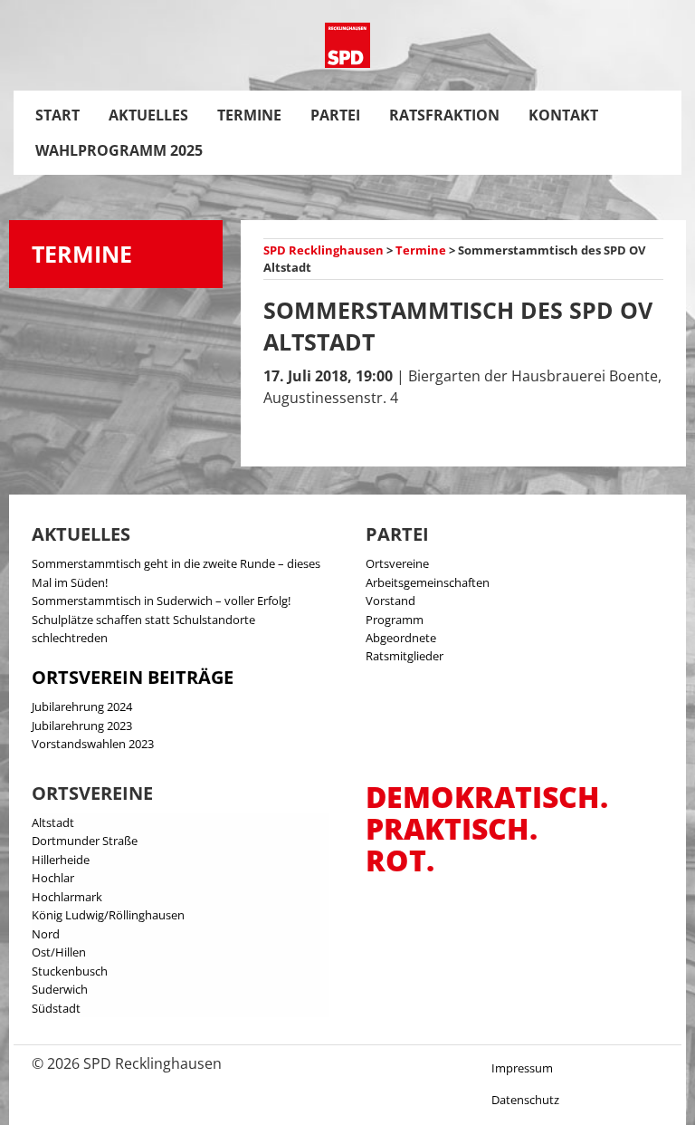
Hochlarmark (67, 897)
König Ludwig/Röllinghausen (108, 915)
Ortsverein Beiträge (132, 677)
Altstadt (53, 822)
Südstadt (56, 1008)
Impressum (522, 1068)
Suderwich (60, 989)
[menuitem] (57, 115)
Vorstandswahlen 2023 (93, 744)
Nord (46, 934)
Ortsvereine (397, 563)
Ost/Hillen (59, 952)
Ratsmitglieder (404, 656)
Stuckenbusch (70, 971)
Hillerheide (61, 859)
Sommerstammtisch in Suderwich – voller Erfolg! (161, 600)
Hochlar (53, 878)
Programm (395, 619)
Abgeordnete (401, 638)
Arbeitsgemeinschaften (428, 582)
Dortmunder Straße (85, 840)
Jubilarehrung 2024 (82, 706)
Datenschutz (525, 1099)
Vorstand (390, 600)
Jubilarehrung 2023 (82, 725)
